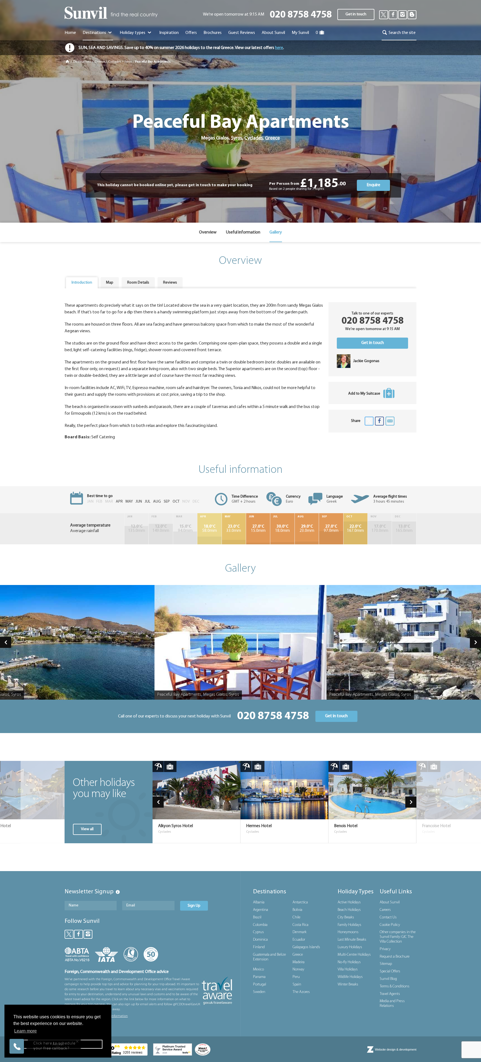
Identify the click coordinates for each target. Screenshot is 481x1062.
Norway (298, 969)
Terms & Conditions (394, 986)
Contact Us (388, 917)
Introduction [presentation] (82, 283)
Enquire (373, 185)
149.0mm (160, 529)
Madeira (299, 962)
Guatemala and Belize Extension (269, 957)
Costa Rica (300, 925)
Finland (259, 947)
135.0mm (136, 529)
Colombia (260, 925)
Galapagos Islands (306, 947)
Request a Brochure (394, 957)
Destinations (95, 33)
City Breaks (346, 917)
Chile (296, 917)
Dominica (260, 940)
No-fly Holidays (349, 962)
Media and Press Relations (392, 1003)
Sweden (259, 992)
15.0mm (258, 529)
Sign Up (194, 906)
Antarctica (300, 902)
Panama (259, 977)
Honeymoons (348, 932)
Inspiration (169, 33)
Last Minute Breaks (352, 940)
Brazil (257, 917)
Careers (385, 910)
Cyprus (258, 932)
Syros (128, 61)
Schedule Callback (54, 1026)
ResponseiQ (82, 1035)
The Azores (301, 992)
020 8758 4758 (301, 15)
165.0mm (404, 529)
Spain (297, 984)
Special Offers (390, 971)
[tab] (82, 282)
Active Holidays (349, 902)
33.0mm (233, 529)
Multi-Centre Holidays (354, 955)
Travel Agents (390, 994)
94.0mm (185, 529)
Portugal (259, 984)
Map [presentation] (109, 283)
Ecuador (299, 940)
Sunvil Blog (388, 979)
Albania (258, 902)
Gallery (275, 232)
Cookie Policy (390, 925)
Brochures (212, 33)
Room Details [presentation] (138, 283)
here (279, 48)
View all (87, 829)
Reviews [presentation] (170, 283)
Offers (191, 33)
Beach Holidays (349, 910)
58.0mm (209, 529)
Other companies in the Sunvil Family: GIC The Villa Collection (398, 937)
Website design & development (395, 1049)
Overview (208, 232)
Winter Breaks (348, 984)
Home (70, 33)
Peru (296, 977)
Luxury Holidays (350, 947)
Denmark (299, 932)
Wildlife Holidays (350, 977)
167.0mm (355, 529)
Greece (100, 61)
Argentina (260, 910)
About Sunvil (390, 902)
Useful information (243, 232)
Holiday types (133, 33)
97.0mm (331, 529)
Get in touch (355, 14)
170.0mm (379, 529)
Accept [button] (58, 1044)
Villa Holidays (348, 969)
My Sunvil (300, 33)
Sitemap (386, 964)
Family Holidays (349, 925)
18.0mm (282, 529)
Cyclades (114, 61)
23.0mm (307, 529)
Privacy (385, 949)
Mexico (258, 969)
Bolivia (297, 910)
